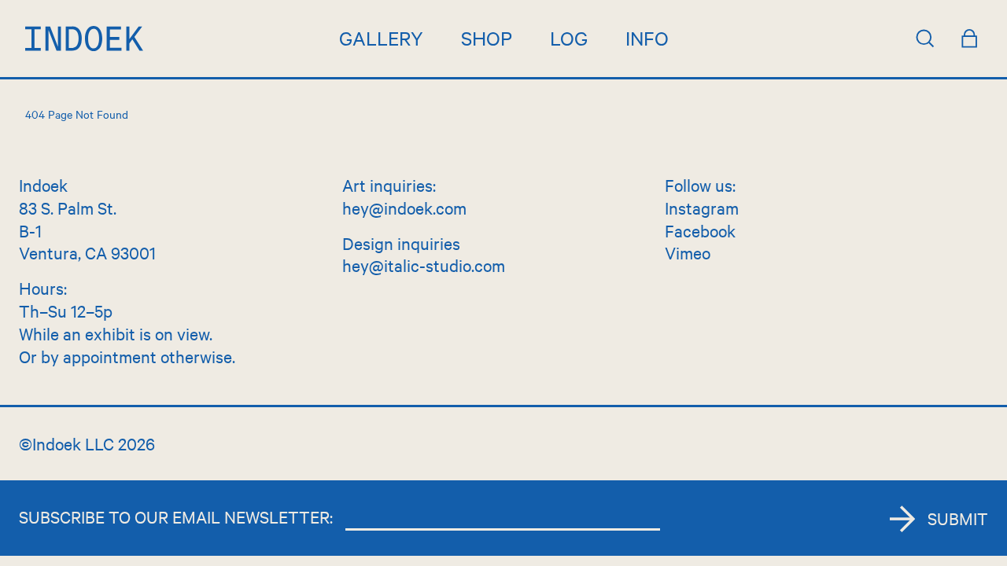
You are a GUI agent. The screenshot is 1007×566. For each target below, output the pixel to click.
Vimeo (687, 252)
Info (647, 38)
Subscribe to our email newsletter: (176, 516)
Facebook (700, 230)
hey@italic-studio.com (423, 265)
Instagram (702, 208)
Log (569, 38)
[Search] (925, 38)
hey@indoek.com (404, 208)
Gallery (381, 38)
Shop (486, 38)
